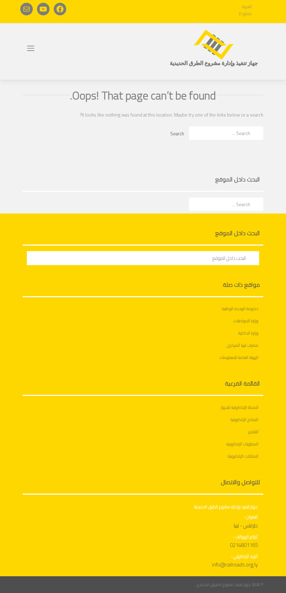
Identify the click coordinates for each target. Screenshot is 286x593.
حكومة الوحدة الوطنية (240, 309)
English (245, 14)
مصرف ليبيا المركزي (242, 345)
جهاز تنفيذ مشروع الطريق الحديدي (223, 584)
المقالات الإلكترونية (243, 456)
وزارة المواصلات (245, 321)
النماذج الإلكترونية (244, 419)
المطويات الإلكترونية (242, 444)
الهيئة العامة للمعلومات (238, 357)
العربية (247, 6)
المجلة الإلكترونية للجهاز (239, 407)
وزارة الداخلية (248, 333)
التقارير (253, 432)
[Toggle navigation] (31, 48)
